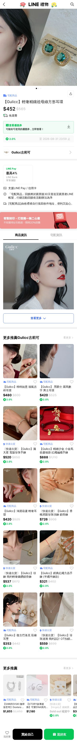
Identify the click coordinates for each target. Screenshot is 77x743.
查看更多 (36, 318)
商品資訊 (21, 235)
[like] (35, 382)
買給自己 (27, 734)
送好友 (61, 734)
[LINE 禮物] (38, 4)
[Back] (5, 4)
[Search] (72, 4)
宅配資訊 (56, 235)
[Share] (71, 94)
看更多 (67, 337)
